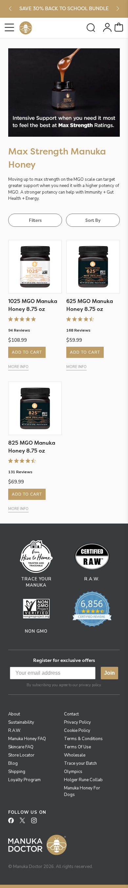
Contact (71, 714)
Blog (13, 763)
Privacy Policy (77, 722)
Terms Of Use (77, 747)
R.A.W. (14, 731)
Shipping (16, 772)
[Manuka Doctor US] (25, 28)
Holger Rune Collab (83, 780)
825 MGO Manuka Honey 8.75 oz (31, 446)
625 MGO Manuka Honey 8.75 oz (89, 305)
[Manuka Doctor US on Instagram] (36, 823)
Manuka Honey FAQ (27, 739)
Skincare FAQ (20, 747)
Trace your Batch (80, 763)
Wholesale (74, 755)
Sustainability (21, 722)
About (14, 714)
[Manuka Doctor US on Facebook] (13, 823)
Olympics (73, 772)
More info (18, 366)
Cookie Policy (77, 731)
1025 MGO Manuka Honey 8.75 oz (32, 305)
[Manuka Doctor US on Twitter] (25, 823)
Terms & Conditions (83, 739)
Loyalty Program (24, 780)
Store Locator (21, 755)
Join (109, 673)
